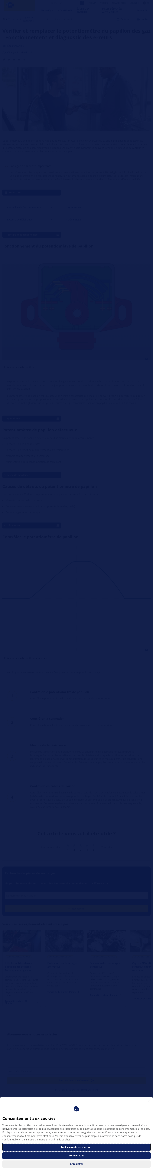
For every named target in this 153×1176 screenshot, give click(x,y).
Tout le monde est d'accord (76, 1147)
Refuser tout (76, 1155)
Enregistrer (76, 1164)
